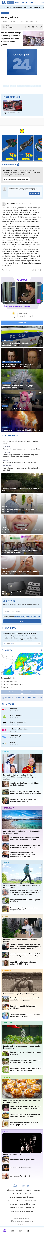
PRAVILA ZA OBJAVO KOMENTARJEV (16, 179)
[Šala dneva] (38, 643)
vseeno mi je (7, 687)
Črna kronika (17, 7)
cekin (6, 916)
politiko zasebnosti (33, 617)
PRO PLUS (29, 1190)
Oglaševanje (9, 1190)
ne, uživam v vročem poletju (13, 684)
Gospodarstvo (35, 7)
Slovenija (7, 7)
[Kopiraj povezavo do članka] (40, 27)
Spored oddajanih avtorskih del (22, 1207)
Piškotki (28, 1193)
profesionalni (35, 86)
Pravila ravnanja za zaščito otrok (22, 1204)
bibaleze (7, 752)
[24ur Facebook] (23, 1186)
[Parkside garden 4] (25, 148)
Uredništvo (20, 1190)
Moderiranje (18, 1193)
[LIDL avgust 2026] (22, 131)
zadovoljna (9, 808)
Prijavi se (33, 193)
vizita (6, 862)
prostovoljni (23, 86)
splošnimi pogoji (19, 617)
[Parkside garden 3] (9, 148)
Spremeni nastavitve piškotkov (22, 1197)
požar (6, 86)
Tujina (25, 7)
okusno (7, 1077)
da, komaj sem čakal (10, 681)
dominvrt (8, 1023)
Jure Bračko (9, 27)
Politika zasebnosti (15, 1200)
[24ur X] (28, 1186)
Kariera (37, 1190)
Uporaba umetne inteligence (22, 1211)
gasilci (12, 86)
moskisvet (8, 970)
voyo (6, 1131)
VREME (20, 322)
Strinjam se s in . (22, 617)
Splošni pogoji (30, 1200)
